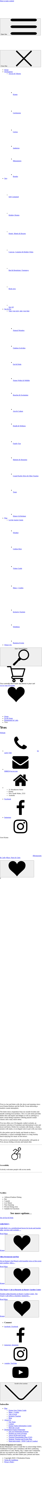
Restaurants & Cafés (11, 720)
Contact (11, 1424)
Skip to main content (7, 1)
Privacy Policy (9, 1462)
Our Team (12, 1422)
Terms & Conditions (11, 1460)
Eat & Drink (8, 718)
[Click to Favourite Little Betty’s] (22, 1243)
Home (6, 716)
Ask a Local (13, 1414)
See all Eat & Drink (6, 1218)
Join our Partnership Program (18, 1431)
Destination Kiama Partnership (14, 1430)
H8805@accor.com (11, 771)
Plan (5, 1408)
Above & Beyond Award (17, 1435)
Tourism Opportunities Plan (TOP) (20, 1437)
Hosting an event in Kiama (18, 1433)
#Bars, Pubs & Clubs (13, 858)
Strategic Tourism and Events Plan (20, 1439)
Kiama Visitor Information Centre (20, 1426)
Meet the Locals (14, 1428)
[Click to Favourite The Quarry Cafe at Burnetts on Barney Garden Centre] (22, 1308)
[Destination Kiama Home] (21, 49)
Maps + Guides (14, 1412)
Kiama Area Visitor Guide (17, 1410)
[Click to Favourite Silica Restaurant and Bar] (22, 1276)
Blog (10, 1418)
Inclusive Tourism (15, 1416)
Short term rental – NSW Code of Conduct (23, 1441)
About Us (7, 1420)
